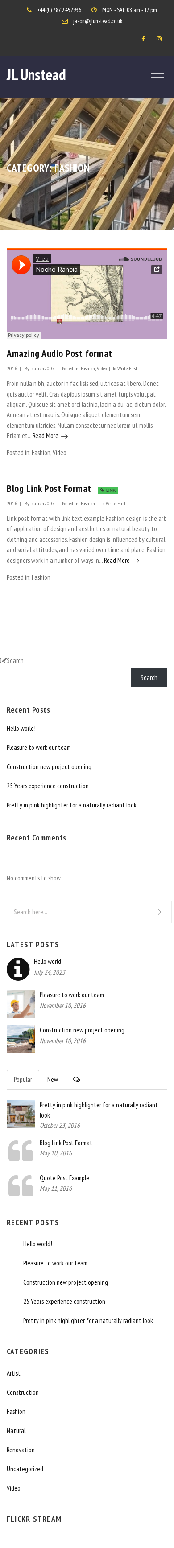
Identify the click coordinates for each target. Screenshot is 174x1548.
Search (15, 660)
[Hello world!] (18, 976)
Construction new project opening (49, 766)
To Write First (124, 368)
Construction (23, 1392)
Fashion (88, 368)
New (52, 1079)
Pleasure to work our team (39, 747)
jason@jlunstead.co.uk (97, 21)
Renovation (21, 1450)
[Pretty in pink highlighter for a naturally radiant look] (21, 1113)
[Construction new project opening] (21, 1038)
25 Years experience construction (48, 786)
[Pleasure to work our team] (21, 1003)
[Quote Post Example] (21, 1194)
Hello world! (21, 728)
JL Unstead (36, 74)
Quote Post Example (64, 1178)
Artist (14, 1373)
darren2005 (43, 368)
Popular (23, 1079)
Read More (50, 435)
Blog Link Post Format (49, 488)
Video (102, 368)
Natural (16, 1430)
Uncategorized (25, 1469)
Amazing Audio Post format (59, 353)
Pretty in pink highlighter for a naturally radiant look (72, 805)
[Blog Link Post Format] (21, 1159)
